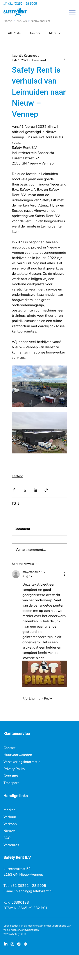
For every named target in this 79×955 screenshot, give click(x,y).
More (52, 33)
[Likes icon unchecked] (25, 698)
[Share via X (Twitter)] (25, 490)
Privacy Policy (14, 768)
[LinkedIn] (6, 944)
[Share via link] (46, 490)
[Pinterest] (25, 944)
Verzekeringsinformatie (22, 761)
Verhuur (10, 817)
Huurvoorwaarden (18, 754)
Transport (11, 782)
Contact (10, 747)
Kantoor (34, 33)
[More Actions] (64, 574)
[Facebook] (19, 944)
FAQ (7, 838)
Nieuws (21, 21)
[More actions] (64, 58)
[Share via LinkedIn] (35, 490)
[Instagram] (12, 944)
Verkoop (10, 824)
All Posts (14, 33)
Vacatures (11, 845)
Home (8, 21)
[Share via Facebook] (14, 490)
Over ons (11, 775)
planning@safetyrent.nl (34, 891)
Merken (10, 810)
